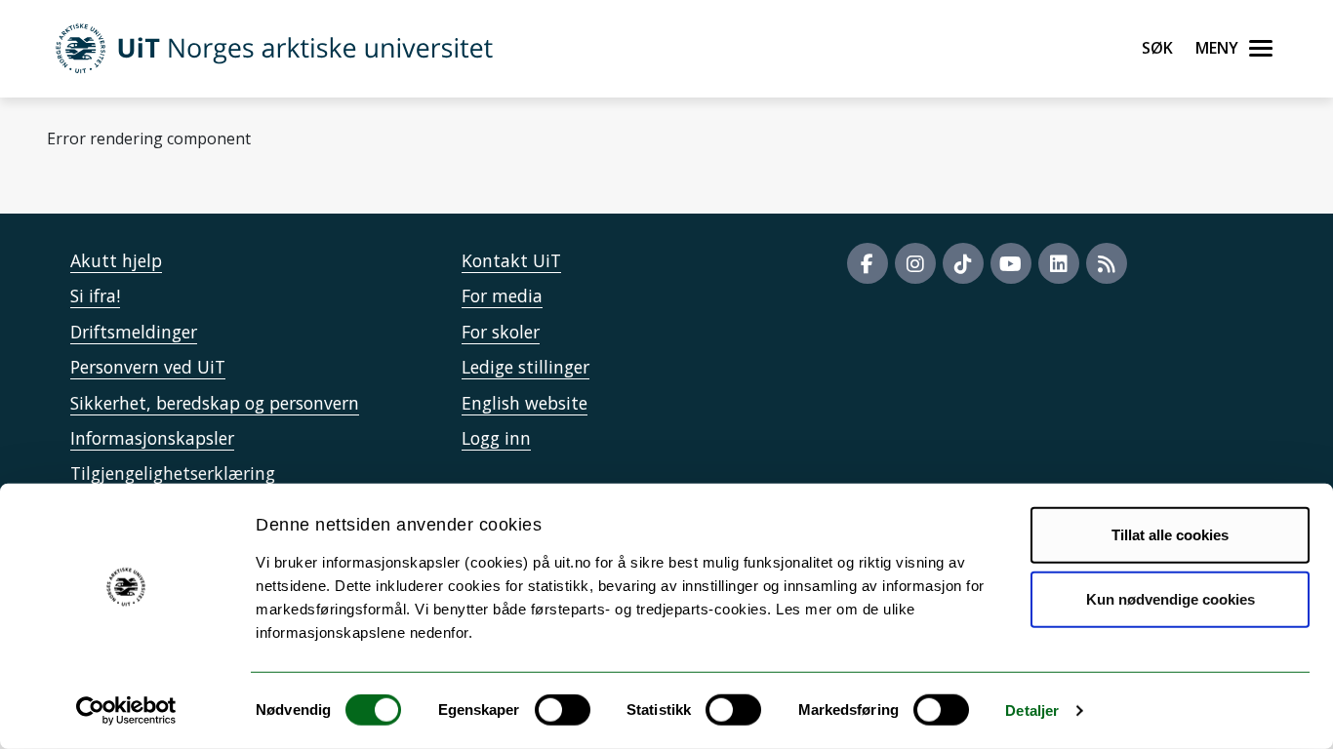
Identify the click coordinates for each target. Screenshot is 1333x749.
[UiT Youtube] (1010, 263)
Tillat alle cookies (1170, 535)
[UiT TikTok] (963, 263)
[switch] (562, 710)
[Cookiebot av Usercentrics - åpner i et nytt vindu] (126, 711)
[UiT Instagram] (915, 263)
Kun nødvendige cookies (1170, 598)
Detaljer (1032, 710)
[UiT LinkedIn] (1058, 263)
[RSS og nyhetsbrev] (1106, 263)
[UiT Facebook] (867, 263)
